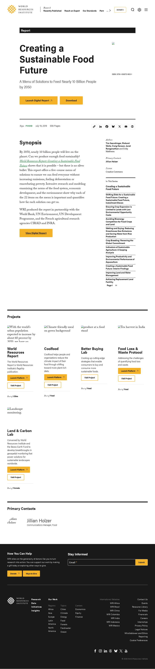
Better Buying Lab (92, 350)
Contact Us (142, 599)
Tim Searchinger (113, 143)
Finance (79, 616)
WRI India (115, 618)
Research (47, 8)
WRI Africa (115, 603)
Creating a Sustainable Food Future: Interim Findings (119, 267)
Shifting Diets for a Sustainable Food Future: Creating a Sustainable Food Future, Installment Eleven (120, 198)
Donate (120, 9)
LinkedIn (105, 650)
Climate (64, 612)
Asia (50, 612)
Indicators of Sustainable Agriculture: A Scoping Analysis (118, 249)
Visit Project (16, 385)
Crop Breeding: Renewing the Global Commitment (119, 242)
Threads (110, 650)
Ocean (64, 631)
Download (71, 100)
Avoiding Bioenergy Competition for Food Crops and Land (119, 221)
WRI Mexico (114, 625)
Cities (15, 396)
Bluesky (115, 650)
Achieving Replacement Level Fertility (119, 280)
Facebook (95, 650)
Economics (80, 609)
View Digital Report (36, 233)
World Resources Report (15, 352)
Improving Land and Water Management (118, 274)
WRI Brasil (115, 606)
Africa (51, 609)
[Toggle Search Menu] (132, 9)
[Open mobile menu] (146, 9)
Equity (78, 612)
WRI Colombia (113, 614)
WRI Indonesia (113, 621)
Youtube (126, 650)
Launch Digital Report (37, 100)
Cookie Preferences (139, 640)
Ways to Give (31, 573)
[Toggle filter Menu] (139, 9)
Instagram (100, 650)
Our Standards (90, 10)
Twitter (120, 650)
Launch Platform (20, 378)
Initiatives (36, 606)
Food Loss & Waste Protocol (130, 350)
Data (33, 603)
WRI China (115, 610)
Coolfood (51, 348)
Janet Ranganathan (118, 147)
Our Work (53, 599)
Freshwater (66, 627)
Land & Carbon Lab (19, 432)
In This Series (112, 181)
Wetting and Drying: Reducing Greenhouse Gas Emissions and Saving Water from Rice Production (120, 232)
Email (72, 562)
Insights (35, 610)
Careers (144, 618)
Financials (143, 614)
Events (145, 603)
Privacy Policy (141, 625)
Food (29, 125)
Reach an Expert (72, 10)
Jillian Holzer (112, 161)
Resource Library (140, 606)
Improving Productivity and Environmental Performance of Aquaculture (120, 259)
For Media (143, 610)
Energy (64, 616)
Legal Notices (141, 629)
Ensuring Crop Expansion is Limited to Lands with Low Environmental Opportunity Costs (119, 210)
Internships (143, 621)
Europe (51, 616)
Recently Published (52, 10)
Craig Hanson (118, 145)
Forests (16, 488)
